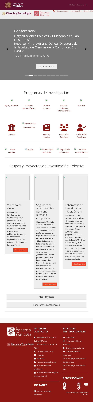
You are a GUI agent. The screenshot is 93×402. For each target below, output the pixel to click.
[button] (7, 49)
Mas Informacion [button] (46, 66)
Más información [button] (21, 250)
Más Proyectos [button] (46, 296)
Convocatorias (29, 127)
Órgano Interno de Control (75, 348)
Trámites (72, 5)
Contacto (40, 355)
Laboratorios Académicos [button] (46, 304)
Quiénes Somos (62, 11)
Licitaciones (70, 337)
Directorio (40, 359)
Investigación (76, 11)
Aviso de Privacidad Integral (46, 362)
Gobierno (80, 5)
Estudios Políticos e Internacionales (64, 108)
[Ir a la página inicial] (14, 5)
